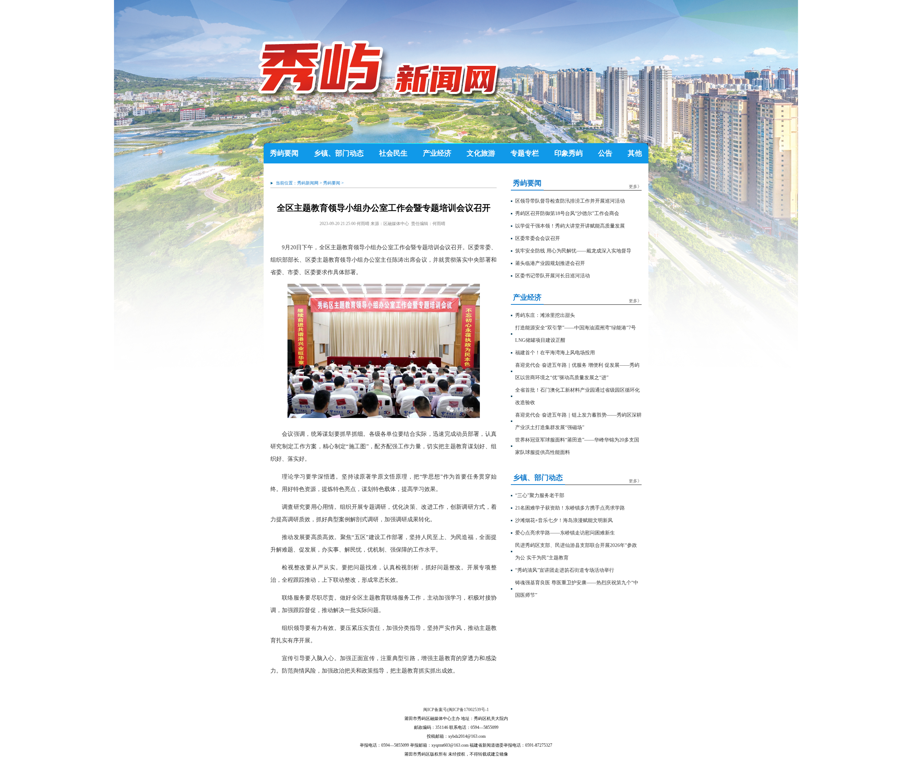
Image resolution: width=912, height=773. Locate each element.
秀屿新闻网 (307, 183)
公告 (605, 153)
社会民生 (393, 153)
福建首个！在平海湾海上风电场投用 (555, 352)
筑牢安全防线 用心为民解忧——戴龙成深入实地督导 (573, 251)
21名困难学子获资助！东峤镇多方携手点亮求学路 (570, 508)
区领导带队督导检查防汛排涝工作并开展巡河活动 (570, 201)
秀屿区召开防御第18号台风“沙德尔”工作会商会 (567, 213)
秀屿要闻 (284, 153)
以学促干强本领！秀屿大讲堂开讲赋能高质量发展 (570, 226)
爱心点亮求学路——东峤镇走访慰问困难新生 (565, 533)
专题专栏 (525, 153)
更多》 (635, 186)
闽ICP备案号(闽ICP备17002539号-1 (456, 709)
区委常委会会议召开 (537, 238)
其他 (635, 153)
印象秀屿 (568, 153)
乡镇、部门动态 (339, 153)
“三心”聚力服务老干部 (539, 495)
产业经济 (437, 153)
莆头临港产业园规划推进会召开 (550, 263)
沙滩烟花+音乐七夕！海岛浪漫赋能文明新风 (564, 520)
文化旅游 (481, 153)
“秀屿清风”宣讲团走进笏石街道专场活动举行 (564, 570)
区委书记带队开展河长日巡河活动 (552, 275)
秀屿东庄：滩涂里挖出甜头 (545, 315)
